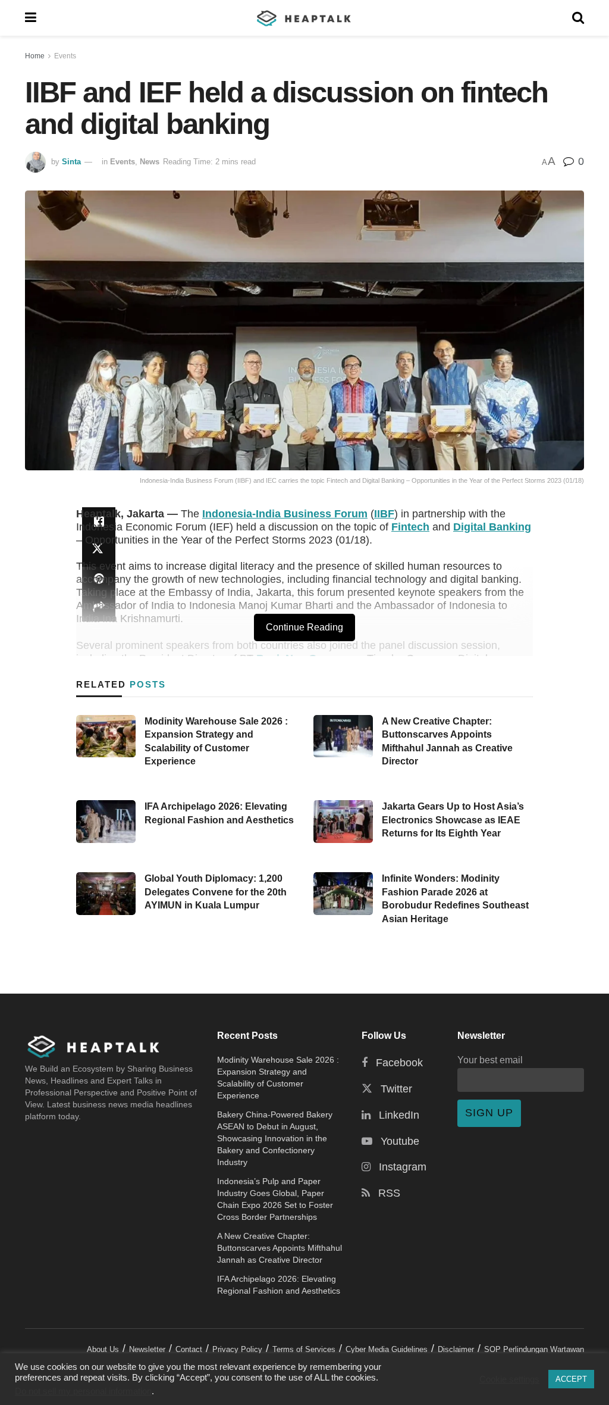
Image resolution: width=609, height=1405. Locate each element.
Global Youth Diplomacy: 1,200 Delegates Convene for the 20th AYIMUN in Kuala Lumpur (216, 891)
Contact (188, 1349)
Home (35, 56)
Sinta (71, 161)
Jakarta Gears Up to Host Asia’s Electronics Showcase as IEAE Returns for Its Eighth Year (453, 819)
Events (65, 56)
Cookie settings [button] (509, 1379)
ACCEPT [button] (571, 1379)
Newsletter (147, 1349)
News (149, 161)
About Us (103, 1349)
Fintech (410, 527)
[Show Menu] (30, 18)
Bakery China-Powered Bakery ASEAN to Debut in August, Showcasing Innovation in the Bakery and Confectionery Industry (274, 1138)
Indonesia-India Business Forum (285, 514)
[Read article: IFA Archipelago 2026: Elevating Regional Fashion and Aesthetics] (106, 821)
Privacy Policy (237, 1349)
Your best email (490, 1059)
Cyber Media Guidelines (387, 1349)
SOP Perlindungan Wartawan (534, 1349)
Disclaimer (456, 1349)
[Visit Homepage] (304, 18)
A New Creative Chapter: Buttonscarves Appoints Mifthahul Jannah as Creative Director (279, 1247)
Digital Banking (492, 527)
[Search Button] (578, 18)
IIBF (384, 514)
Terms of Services (303, 1349)
